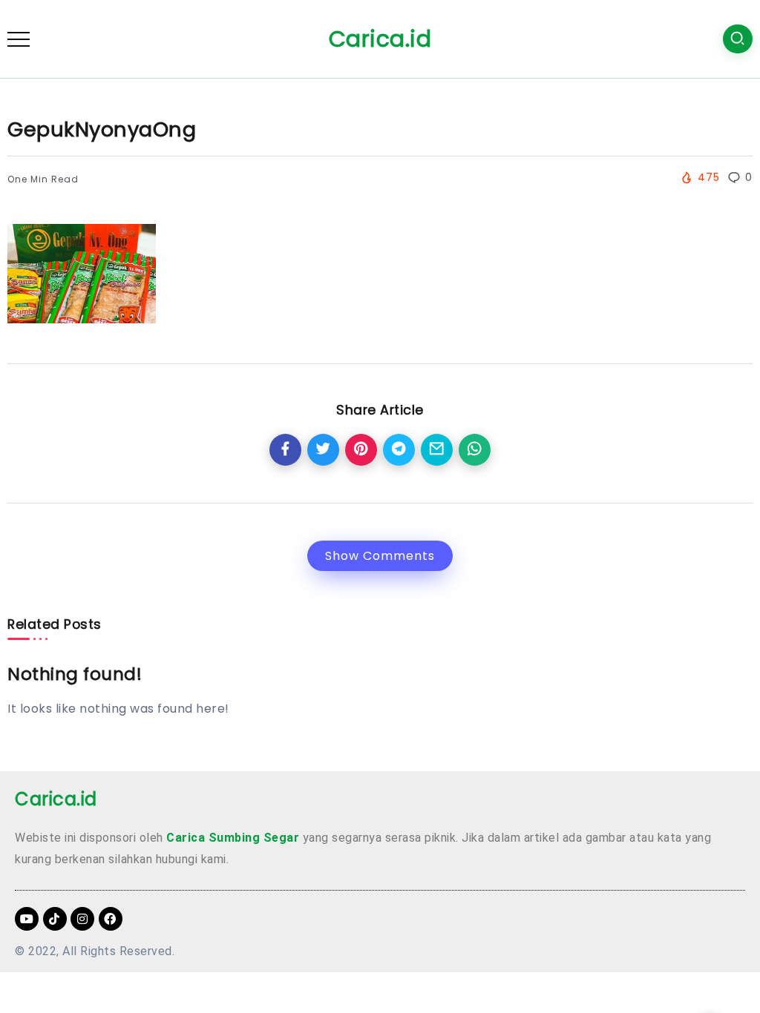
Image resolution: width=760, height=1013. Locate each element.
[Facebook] (110, 919)
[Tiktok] (55, 919)
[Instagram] (82, 919)
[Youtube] (27, 919)
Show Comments (380, 555)
